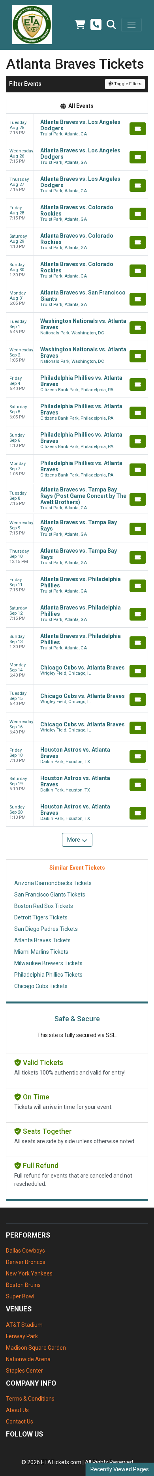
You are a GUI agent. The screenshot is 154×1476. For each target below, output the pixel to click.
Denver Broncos (25, 1262)
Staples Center (24, 1370)
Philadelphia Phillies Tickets (48, 974)
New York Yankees (29, 1273)
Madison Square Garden (36, 1348)
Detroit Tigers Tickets (41, 917)
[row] (77, 128)
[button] (111, 25)
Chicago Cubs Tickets (41, 986)
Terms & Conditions (30, 1398)
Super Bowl (20, 1296)
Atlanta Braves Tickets (42, 940)
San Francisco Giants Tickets (49, 894)
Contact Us (19, 1421)
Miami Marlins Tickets (41, 952)
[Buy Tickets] (138, 128)
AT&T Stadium (24, 1325)
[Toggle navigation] (131, 25)
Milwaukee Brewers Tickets (48, 963)
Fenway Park (22, 1336)
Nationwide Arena (28, 1359)
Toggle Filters (127, 83)
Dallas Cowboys (25, 1250)
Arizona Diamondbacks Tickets (53, 883)
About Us (17, 1410)
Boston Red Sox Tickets (43, 906)
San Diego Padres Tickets (46, 929)
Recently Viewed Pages (119, 1469)
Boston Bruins (23, 1285)
